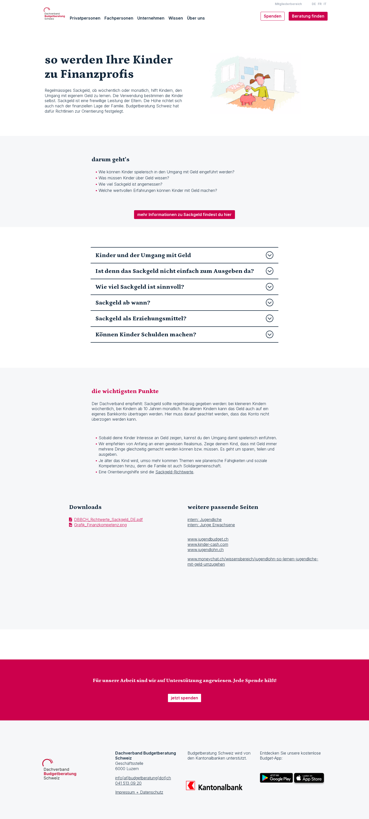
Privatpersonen (85, 18)
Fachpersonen (118, 18)
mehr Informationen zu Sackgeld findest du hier (184, 214)
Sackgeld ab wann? (122, 302)
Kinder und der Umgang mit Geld (143, 255)
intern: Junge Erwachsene (211, 524)
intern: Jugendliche (205, 519)
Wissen (175, 18)
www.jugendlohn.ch (206, 549)
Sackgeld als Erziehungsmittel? (140, 318)
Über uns (196, 18)
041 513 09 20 (128, 783)
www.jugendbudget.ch (208, 539)
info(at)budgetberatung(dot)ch (143, 777)
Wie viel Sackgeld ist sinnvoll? (139, 286)
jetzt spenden (184, 697)
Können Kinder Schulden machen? (145, 334)
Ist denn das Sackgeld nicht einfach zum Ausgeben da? (174, 271)
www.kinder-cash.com (208, 544)
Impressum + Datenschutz (139, 792)
